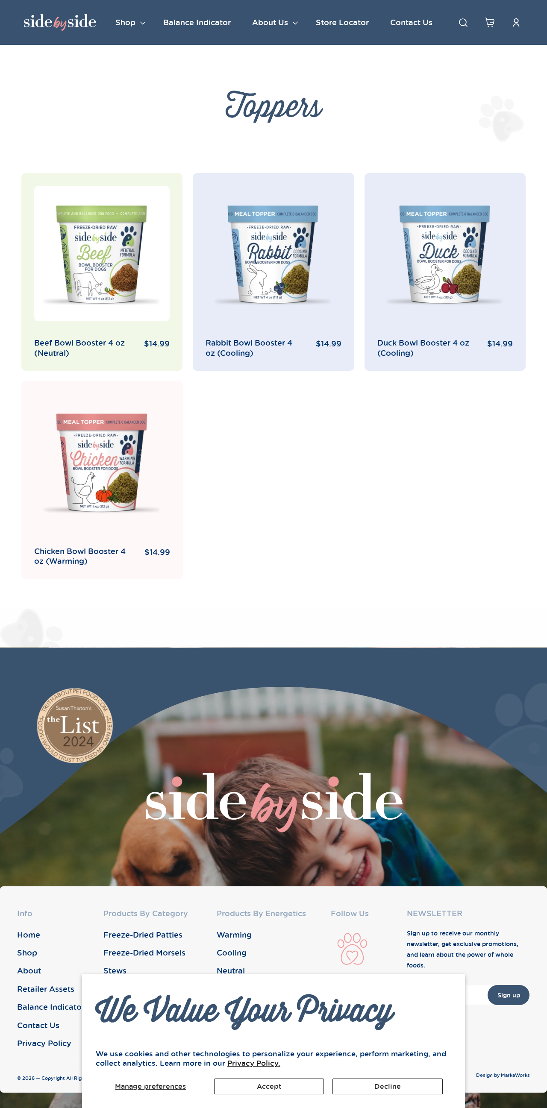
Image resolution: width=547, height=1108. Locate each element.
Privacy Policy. (253, 1063)
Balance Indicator (51, 1007)
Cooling (232, 952)
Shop (27, 952)
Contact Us (38, 1025)
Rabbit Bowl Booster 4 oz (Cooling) (249, 348)
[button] (128, 22)
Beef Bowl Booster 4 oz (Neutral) (79, 348)
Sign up (508, 995)
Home (28, 934)
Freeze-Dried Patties (142, 934)
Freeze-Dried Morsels (144, 952)
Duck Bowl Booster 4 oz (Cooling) (423, 348)
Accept (269, 1086)
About (29, 970)
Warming (234, 934)
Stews (114, 970)
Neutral (231, 970)
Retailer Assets (45, 989)
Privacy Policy (44, 1043)
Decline (387, 1086)
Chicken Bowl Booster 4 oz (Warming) (80, 556)
